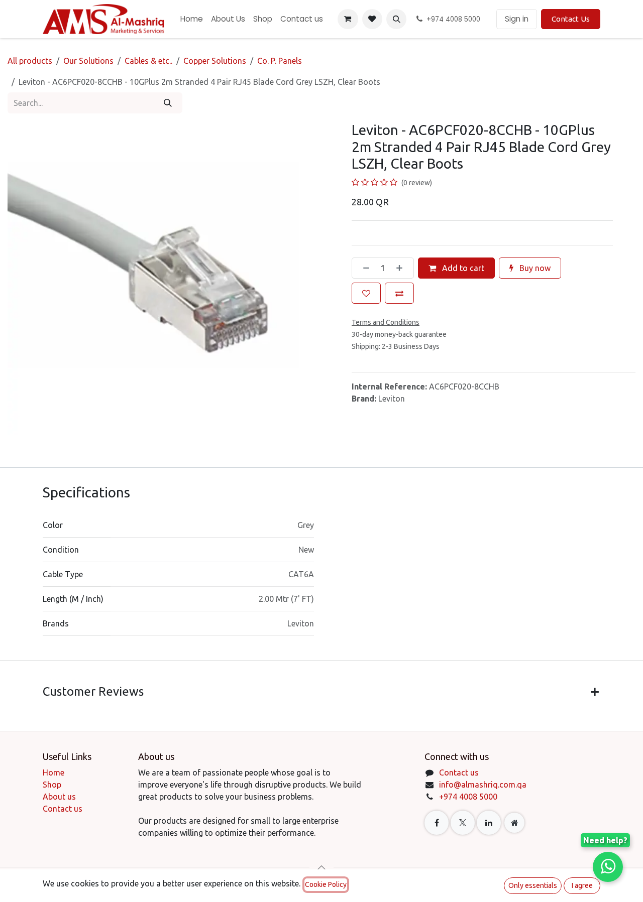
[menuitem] (191, 19)
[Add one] (402, 268)
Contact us (62, 808)
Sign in (516, 19)
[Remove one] (363, 268)
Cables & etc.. (148, 60)
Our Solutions (88, 60)
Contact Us (571, 19)
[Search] (167, 102)
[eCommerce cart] (348, 19)
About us (59, 796)
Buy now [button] (534, 268)
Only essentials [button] (532, 885)
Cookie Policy (326, 884)
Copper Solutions (214, 60)
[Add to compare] (399, 293)
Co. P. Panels (279, 60)
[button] (396, 19)
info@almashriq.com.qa (482, 784)
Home (53, 772)
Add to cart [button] (462, 268)
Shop (52, 784)
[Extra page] (514, 823)
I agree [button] (582, 885)
